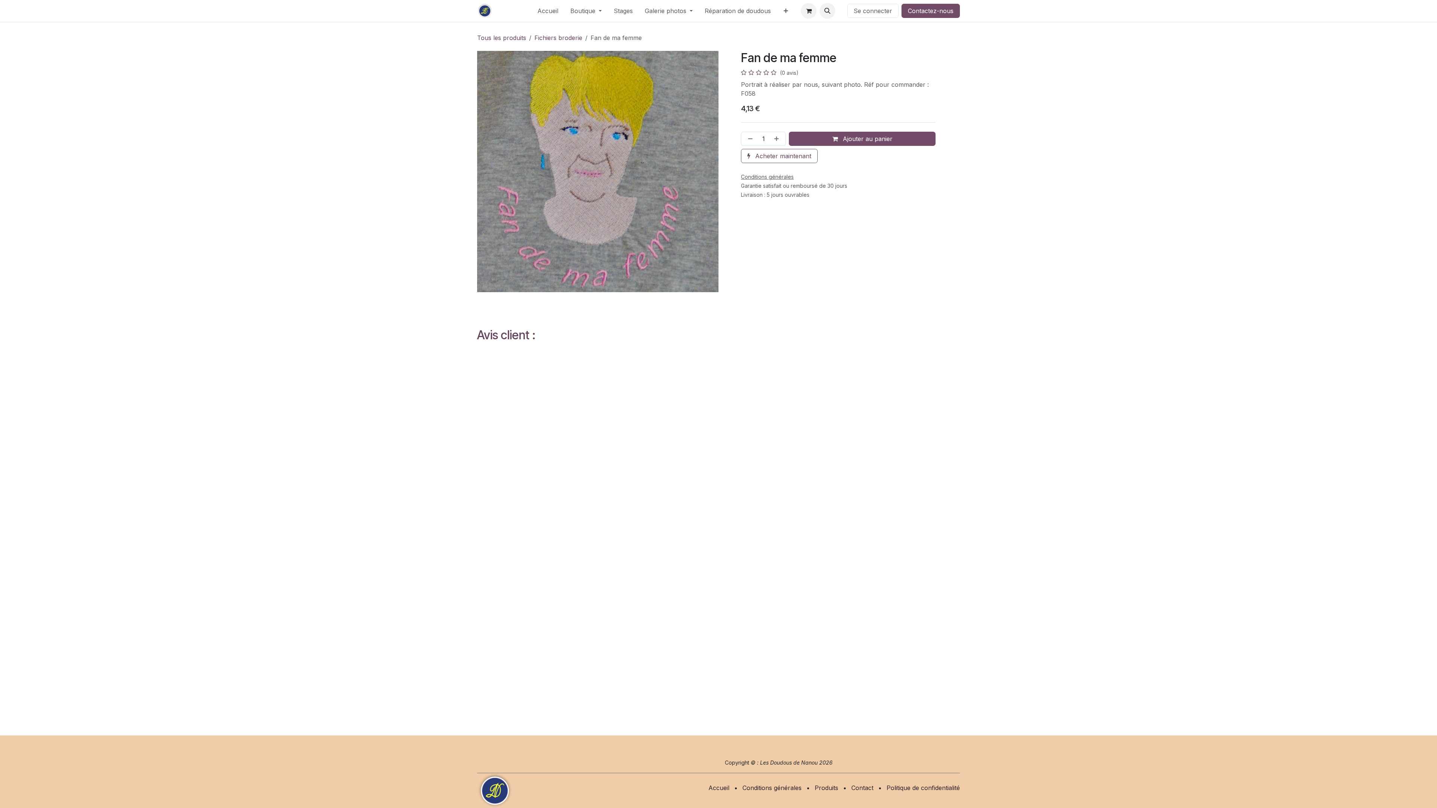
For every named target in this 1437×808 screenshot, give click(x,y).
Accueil (718, 788)
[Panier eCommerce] (809, 11)
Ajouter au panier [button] (867, 139)
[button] (827, 11)
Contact (862, 788)
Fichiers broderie (558, 38)
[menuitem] (547, 10)
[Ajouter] (778, 139)
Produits (826, 788)
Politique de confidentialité (923, 788)
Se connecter (873, 11)
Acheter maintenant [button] (782, 156)
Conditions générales (772, 788)
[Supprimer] (748, 139)
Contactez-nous (931, 11)
